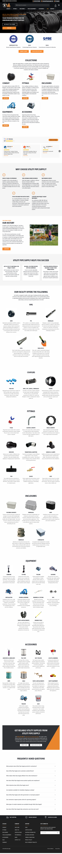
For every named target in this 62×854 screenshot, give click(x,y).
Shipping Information (30, 832)
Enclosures (5, 832)
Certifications (18, 832)
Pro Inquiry (57, 1)
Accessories (5, 837)
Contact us (17, 839)
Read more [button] (6, 155)
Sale (48, 8)
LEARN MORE (6, 248)
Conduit (4, 827)
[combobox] (32, 5)
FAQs (26, 827)
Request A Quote (23, 51)
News (16, 837)
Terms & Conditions (29, 837)
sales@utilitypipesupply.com (48, 1)
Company (4, 842)
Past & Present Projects (31, 842)
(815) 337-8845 (37, 1)
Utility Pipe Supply (7, 848)
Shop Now (6, 98)
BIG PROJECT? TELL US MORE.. (9, 24)
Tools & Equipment (6, 834)
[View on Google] (5, 147)
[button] (2, 151)
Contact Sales (24, 745)
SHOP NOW (9, 28)
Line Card (17, 827)
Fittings (4, 829)
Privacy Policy (28, 839)
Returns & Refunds (29, 834)
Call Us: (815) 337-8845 (37, 51)
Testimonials (18, 834)
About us (17, 829)
